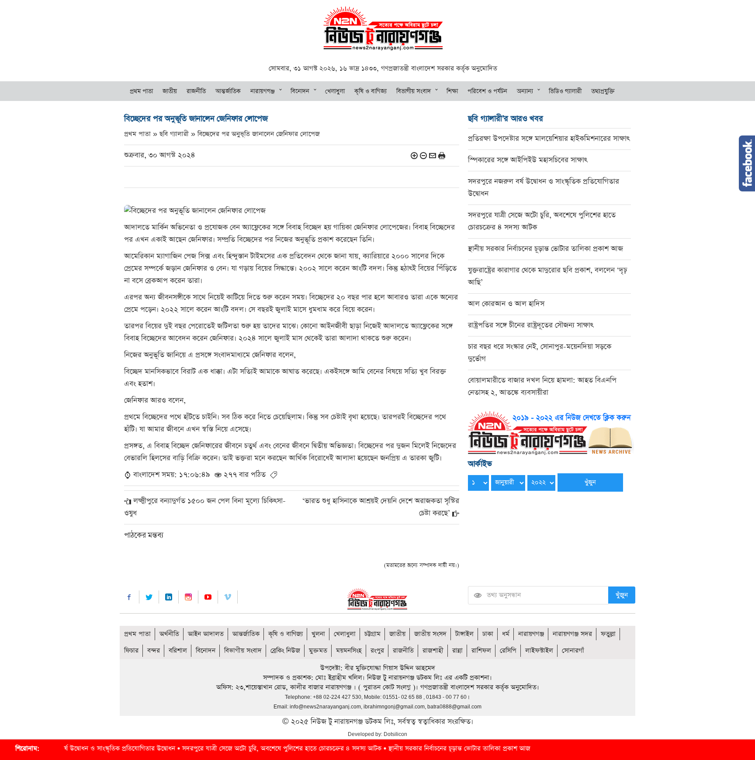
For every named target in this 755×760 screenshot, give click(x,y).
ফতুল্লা (608, 634)
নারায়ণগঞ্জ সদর (572, 634)
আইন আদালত (206, 634)
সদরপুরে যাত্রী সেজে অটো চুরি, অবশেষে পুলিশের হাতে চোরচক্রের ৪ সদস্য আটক (250, 748)
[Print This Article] (441, 155)
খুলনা (318, 634)
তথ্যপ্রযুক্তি (603, 91)
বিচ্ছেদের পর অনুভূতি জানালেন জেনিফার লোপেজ (258, 134)
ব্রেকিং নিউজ (285, 650)
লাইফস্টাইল (539, 650)
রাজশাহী (433, 650)
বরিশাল (178, 650)
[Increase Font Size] (414, 155)
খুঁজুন (622, 595)
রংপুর (377, 650)
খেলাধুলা (335, 91)
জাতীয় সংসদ (430, 634)
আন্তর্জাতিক (228, 91)
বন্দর (153, 650)
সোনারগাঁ (573, 650)
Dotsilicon (395, 734)
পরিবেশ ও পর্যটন (487, 91)
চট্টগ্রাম (372, 634)
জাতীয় (170, 91)
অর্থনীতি (169, 634)
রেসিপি (508, 650)
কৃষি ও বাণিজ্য (370, 91)
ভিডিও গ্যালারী (565, 91)
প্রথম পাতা (141, 91)
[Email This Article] (432, 155)
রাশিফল (481, 650)
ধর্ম (505, 634)
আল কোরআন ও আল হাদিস (506, 304)
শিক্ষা (452, 91)
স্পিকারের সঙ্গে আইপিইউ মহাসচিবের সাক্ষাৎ (527, 160)
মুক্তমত (318, 650)
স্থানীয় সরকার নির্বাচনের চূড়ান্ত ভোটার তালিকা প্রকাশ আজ (545, 249)
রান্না (457, 650)
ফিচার (131, 650)
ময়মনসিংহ (349, 650)
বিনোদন (300, 91)
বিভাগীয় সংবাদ (413, 91)
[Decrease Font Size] (423, 155)
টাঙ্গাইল (464, 634)
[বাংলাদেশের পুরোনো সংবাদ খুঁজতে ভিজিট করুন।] (551, 432)
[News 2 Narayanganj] (383, 28)
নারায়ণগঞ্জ (262, 91)
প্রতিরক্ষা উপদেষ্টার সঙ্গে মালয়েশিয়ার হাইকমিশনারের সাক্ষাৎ (549, 139)
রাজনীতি (196, 91)
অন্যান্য (525, 91)
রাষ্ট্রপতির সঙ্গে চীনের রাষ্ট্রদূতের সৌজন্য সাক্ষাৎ (530, 325)
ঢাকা (487, 634)
